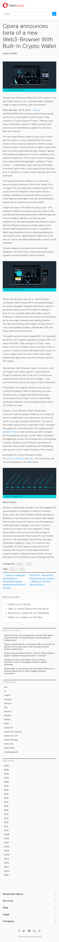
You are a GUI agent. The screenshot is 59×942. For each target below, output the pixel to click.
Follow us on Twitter (19, 604)
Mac (31, 458)
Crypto (19, 564)
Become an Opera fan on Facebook (28, 612)
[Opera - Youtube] (29, 931)
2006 (6, 847)
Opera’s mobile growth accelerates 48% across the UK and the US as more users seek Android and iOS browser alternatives (29, 646)
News (28, 564)
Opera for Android (12, 732)
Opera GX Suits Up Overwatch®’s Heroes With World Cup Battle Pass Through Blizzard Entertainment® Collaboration (28, 637)
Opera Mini (9, 748)
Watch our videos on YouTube (25, 617)
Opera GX (8, 744)
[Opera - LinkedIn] (34, 931)
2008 (6, 838)
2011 (6, 826)
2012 (6, 822)
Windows (19, 458)
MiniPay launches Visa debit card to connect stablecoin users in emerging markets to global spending (25, 662)
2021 (6, 786)
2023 (6, 778)
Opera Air (8, 728)
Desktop (8, 699)
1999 (6, 875)
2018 (6, 798)
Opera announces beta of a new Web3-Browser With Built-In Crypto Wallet (29, 36)
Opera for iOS (10, 736)
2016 (6, 806)
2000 (6, 871)
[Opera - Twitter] (23, 931)
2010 (6, 830)
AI (5, 691)
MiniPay (7, 715)
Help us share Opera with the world (28, 608)
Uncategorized (11, 752)
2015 (6, 810)
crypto (12, 569)
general (7, 711)
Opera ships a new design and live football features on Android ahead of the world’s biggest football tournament (29, 670)
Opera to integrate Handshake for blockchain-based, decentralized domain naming (14, 581)
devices (7, 703)
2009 (6, 834)
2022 (6, 782)
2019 (6, 794)
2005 (6, 851)
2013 (6, 818)
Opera (36, 110)
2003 (6, 859)
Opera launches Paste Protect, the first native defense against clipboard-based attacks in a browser (29, 654)
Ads (6, 687)
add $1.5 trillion (10, 432)
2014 (6, 814)
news (22, 569)
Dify (6, 707)
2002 (6, 863)
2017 (6, 802)
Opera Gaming (11, 740)
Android (10, 458)
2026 (6, 766)
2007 (6, 842)
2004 (6, 855)
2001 (6, 867)
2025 (6, 770)
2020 (6, 790)
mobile (7, 719)
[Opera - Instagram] (39, 931)
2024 (6, 774)
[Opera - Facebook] (19, 931)
